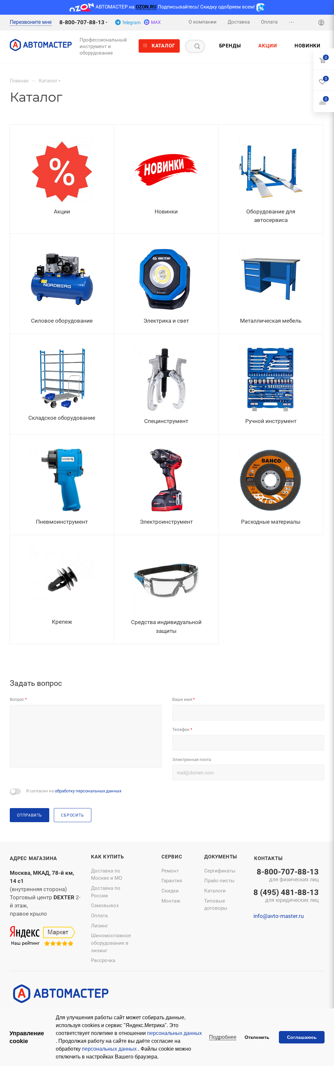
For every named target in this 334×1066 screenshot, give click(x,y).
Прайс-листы (219, 881)
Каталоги (215, 891)
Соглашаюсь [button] (302, 1037)
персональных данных (174, 1033)
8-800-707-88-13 (81, 22)
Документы (220, 857)
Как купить (107, 857)
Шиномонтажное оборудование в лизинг (111, 943)
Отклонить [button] (257, 1037)
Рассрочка (103, 960)
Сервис (171, 857)
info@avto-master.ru (278, 916)
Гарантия (171, 881)
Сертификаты (219, 871)
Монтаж (170, 901)
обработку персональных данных (88, 790)
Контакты (268, 858)
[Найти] (197, 46)
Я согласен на (73, 790)
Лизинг (99, 926)
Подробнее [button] (222, 1037)
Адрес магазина (33, 858)
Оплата (99, 916)
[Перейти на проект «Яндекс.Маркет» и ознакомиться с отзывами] (42, 936)
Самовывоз (105, 905)
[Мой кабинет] (321, 23)
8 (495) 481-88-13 (286, 896)
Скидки (170, 891)
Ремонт (170, 871)
